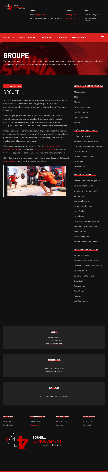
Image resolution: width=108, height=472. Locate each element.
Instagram (71, 15)
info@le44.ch (40, 15)
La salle (46, 37)
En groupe (34, 425)
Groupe (11, 92)
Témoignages (79, 37)
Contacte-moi (10, 161)
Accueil (7, 37)
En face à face (36, 422)
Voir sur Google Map (54, 343)
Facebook (70, 18)
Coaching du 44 (27, 37)
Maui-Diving (8, 425)
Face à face (61, 422)
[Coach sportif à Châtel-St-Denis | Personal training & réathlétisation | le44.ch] (14, 7)
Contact (62, 37)
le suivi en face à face (45, 149)
